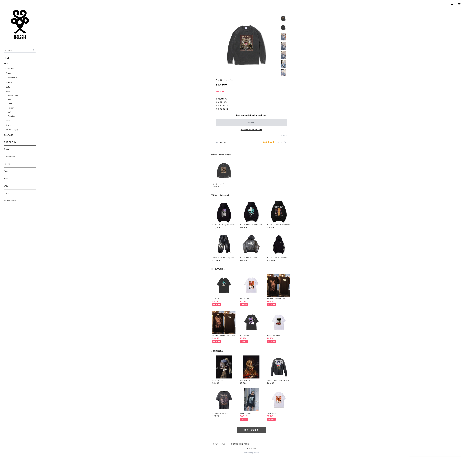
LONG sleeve (11, 78)
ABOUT (7, 63)
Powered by (249, 453)
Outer (8, 87)
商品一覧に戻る (251, 430)
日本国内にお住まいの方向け (251, 130)
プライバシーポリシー (220, 444)
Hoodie (9, 82)
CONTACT (8, 135)
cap (9, 100)
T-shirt (9, 73)
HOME (7, 58)
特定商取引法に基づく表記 (240, 444)
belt (9, 112)
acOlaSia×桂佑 (12, 130)
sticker (11, 108)
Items (8, 91)
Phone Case (13, 96)
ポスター (9, 125)
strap (10, 104)
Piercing (11, 116)
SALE (8, 121)
